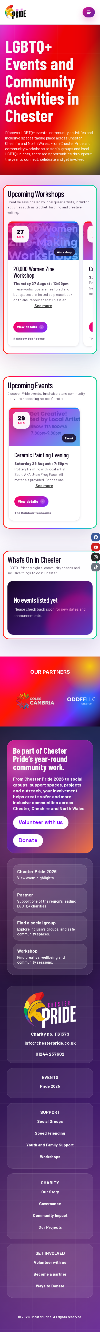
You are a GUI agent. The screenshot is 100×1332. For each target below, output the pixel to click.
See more (43, 305)
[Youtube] (95, 547)
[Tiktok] (95, 567)
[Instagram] (95, 557)
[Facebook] (95, 537)
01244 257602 (50, 1054)
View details (29, 327)
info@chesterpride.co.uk (50, 1043)
